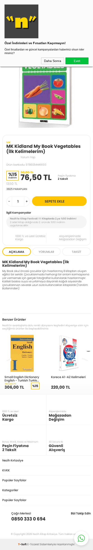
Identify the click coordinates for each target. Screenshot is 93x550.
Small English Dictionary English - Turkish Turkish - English (22, 378)
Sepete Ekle (55, 201)
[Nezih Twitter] (80, 519)
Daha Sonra (52, 61)
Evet (77, 61)
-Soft (22, 544)
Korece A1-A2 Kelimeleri (68, 377)
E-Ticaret (33, 544)
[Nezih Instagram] (73, 519)
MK (8, 142)
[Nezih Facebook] (87, 519)
